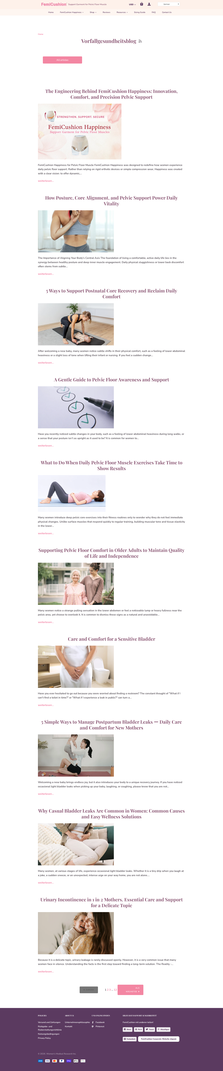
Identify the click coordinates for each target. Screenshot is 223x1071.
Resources (121, 12)
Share (129, 1029)
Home (51, 12)
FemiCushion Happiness (70, 12)
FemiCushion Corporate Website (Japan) (158, 1039)
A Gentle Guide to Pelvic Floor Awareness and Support (111, 379)
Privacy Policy (44, 1038)
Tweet (151, 1029)
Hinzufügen (165, 1029)
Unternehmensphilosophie (77, 1022)
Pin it (140, 1029)
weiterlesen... (46, 181)
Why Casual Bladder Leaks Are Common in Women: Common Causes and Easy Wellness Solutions (111, 814)
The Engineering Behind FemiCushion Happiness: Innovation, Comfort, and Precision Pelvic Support (111, 94)
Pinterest (100, 1026)
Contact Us (167, 12)
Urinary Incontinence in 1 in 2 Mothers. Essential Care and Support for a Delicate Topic (111, 902)
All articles (62, 59)
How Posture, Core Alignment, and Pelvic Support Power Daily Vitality (111, 201)
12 (115, 990)
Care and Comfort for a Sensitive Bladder (111, 639)
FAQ (154, 12)
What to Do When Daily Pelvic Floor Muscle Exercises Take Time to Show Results (111, 465)
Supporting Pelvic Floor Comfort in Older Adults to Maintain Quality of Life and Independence (111, 553)
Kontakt (68, 1026)
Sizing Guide (139, 12)
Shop (92, 12)
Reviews (106, 12)
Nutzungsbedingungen (48, 1034)
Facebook (100, 1022)
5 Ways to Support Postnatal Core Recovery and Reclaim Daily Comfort (111, 293)
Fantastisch (131, 1039)
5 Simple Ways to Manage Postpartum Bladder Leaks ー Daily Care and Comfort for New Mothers (111, 725)
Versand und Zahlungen (49, 1022)
